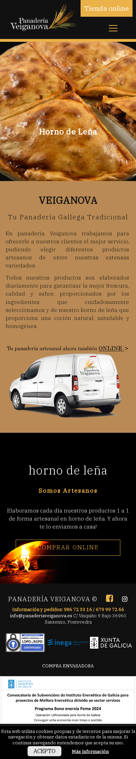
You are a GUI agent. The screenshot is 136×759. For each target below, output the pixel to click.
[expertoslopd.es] (25, 640)
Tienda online (106, 8)
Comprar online (68, 547)
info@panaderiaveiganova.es (41, 615)
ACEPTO (44, 751)
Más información (90, 751)
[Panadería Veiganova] (42, 22)
